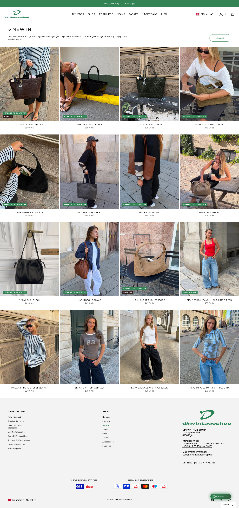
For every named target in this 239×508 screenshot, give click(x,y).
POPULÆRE (106, 14)
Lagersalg (106, 446)
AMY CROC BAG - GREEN (149, 125)
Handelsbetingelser (16, 444)
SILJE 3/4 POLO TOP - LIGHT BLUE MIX (209, 388)
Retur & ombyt (14, 417)
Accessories (108, 442)
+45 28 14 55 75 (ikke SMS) (197, 446)
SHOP (91, 14)
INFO (164, 14)
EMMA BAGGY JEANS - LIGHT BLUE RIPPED (209, 300)
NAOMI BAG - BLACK (29, 300)
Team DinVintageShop (18, 436)
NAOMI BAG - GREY (209, 212)
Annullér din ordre (16, 421)
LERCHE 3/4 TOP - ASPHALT (89, 388)
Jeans (105, 429)
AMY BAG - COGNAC (149, 212)
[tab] (20, 29)
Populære (106, 421)
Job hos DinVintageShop (19, 440)
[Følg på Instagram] (221, 499)
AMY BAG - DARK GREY (89, 212)
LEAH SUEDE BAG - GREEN (209, 125)
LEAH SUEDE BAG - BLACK (30, 212)
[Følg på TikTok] (229, 499)
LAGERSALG (149, 14)
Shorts (105, 425)
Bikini (104, 433)
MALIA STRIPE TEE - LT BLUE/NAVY (29, 388)
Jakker (105, 438)
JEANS (121, 14)
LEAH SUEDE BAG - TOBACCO (149, 300)
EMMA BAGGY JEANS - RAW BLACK (149, 388)
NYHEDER (78, 14)
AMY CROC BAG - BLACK (89, 125)
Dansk (225, 504)
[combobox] (228, 505)
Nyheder (106, 417)
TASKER (134, 14)
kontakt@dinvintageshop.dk (197, 454)
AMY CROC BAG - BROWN (29, 125)
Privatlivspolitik (14, 448)
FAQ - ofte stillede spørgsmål (16, 426)
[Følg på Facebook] (212, 499)
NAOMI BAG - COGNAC (89, 300)
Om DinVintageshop (17, 432)
